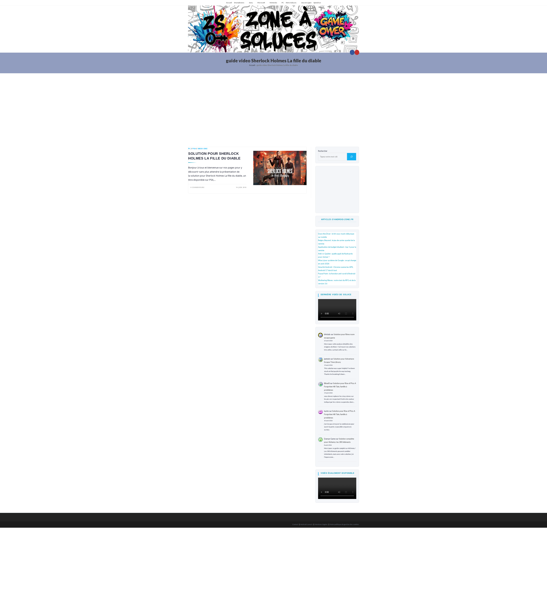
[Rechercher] (351, 156)
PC (283, 3)
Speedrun (317, 3)
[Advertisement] (273, 107)
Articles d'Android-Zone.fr (337, 219)
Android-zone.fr (306, 524)
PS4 (194, 148)
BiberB (327, 383)
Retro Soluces (291, 3)
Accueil (229, 3)
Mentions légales (321, 524)
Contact (295, 524)
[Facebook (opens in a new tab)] (352, 52)
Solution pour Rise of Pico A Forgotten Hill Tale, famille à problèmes (340, 386)
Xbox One (203, 148)
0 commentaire (197, 187)
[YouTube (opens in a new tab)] (357, 52)
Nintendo (273, 3)
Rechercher (322, 151)
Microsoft (261, 3)
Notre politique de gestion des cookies (344, 524)
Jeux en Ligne (306, 3)
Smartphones (239, 3)
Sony (251, 3)
